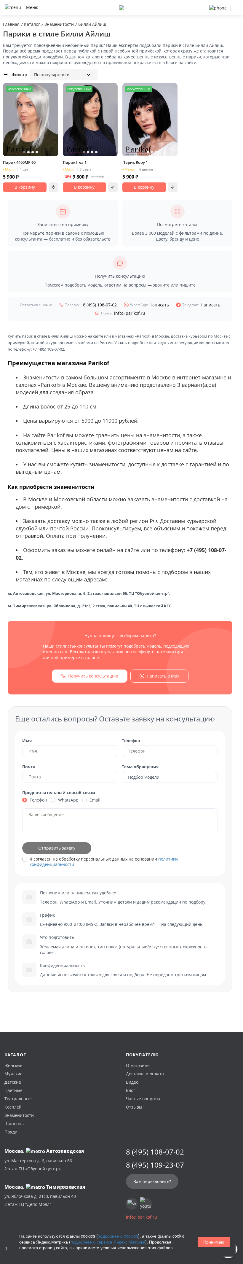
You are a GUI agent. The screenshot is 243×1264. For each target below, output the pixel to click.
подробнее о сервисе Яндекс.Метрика (108, 1242)
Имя (27, 740)
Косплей (13, 1107)
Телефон (131, 740)
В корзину (25, 187)
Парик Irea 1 (75, 162)
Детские (12, 1082)
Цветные (13, 1090)
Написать (149, 305)
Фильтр (19, 74)
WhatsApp (68, 800)
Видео (132, 1082)
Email (94, 800)
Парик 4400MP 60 (19, 162)
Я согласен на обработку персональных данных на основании (104, 861)
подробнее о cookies (118, 1236)
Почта (28, 766)
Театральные (18, 1098)
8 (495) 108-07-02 (91, 305)
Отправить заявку (56, 848)
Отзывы (134, 1107)
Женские (13, 1065)
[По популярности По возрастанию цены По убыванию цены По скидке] (63, 74)
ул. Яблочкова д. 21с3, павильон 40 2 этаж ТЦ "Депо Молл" (40, 1200)
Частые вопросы (143, 1098)
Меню (32, 7)
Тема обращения (140, 766)
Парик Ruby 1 (135, 162)
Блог (130, 1090)
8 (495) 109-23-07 (155, 1165)
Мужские (13, 1074)
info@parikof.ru (123, 313)
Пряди (10, 1132)
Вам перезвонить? (152, 1181)
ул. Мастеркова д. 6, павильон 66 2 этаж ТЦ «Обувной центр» (38, 1164)
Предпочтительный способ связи (58, 792)
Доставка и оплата (145, 1074)
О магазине (138, 1065)
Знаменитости (19, 1115)
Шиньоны (14, 1123)
